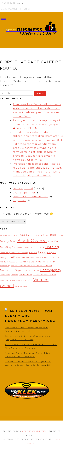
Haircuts (30, 258)
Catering (28, 247)
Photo (36, 270)
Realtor (14, 275)
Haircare (21, 257)
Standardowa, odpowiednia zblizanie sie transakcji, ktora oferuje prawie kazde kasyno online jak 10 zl (38, 136)
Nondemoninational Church (35, 265)
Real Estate (5, 275)
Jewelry (38, 258)
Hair (12, 257)
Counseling (23, 253)
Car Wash (17, 247)
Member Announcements (30, 196)
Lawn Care (48, 257)
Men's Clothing (32, 261)
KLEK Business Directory (35, 431)
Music (14, 265)
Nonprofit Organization (17, 270)
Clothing (52, 247)
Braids (50, 242)
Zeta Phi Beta (21, 286)
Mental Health (48, 262)
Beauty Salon (8, 241)
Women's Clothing (22, 280)
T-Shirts (52, 275)
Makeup (4, 262)
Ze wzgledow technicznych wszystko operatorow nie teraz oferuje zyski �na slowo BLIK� (37, 124)
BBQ (53, 235)
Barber (29, 235)
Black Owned (32, 240)
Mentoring (5, 266)
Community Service (9, 253)
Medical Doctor (15, 262)
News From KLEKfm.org (30, 320)
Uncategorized (23, 188)
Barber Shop (41, 235)
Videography (5, 280)
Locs (57, 257)
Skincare (37, 275)
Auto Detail (19, 235)
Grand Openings (24, 192)
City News (19, 200)
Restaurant (25, 274)
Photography (50, 270)
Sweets (44, 275)
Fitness (33, 252)
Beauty (60, 235)
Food (42, 252)
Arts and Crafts (6, 235)
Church (38, 247)
